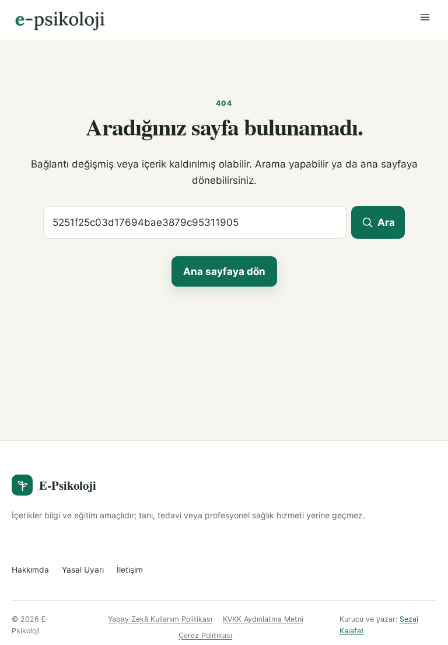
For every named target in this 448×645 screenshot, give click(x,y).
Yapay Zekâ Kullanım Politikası (160, 619)
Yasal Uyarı (83, 569)
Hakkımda (30, 569)
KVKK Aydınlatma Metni (263, 619)
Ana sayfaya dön (224, 271)
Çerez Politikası (205, 635)
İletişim (130, 569)
